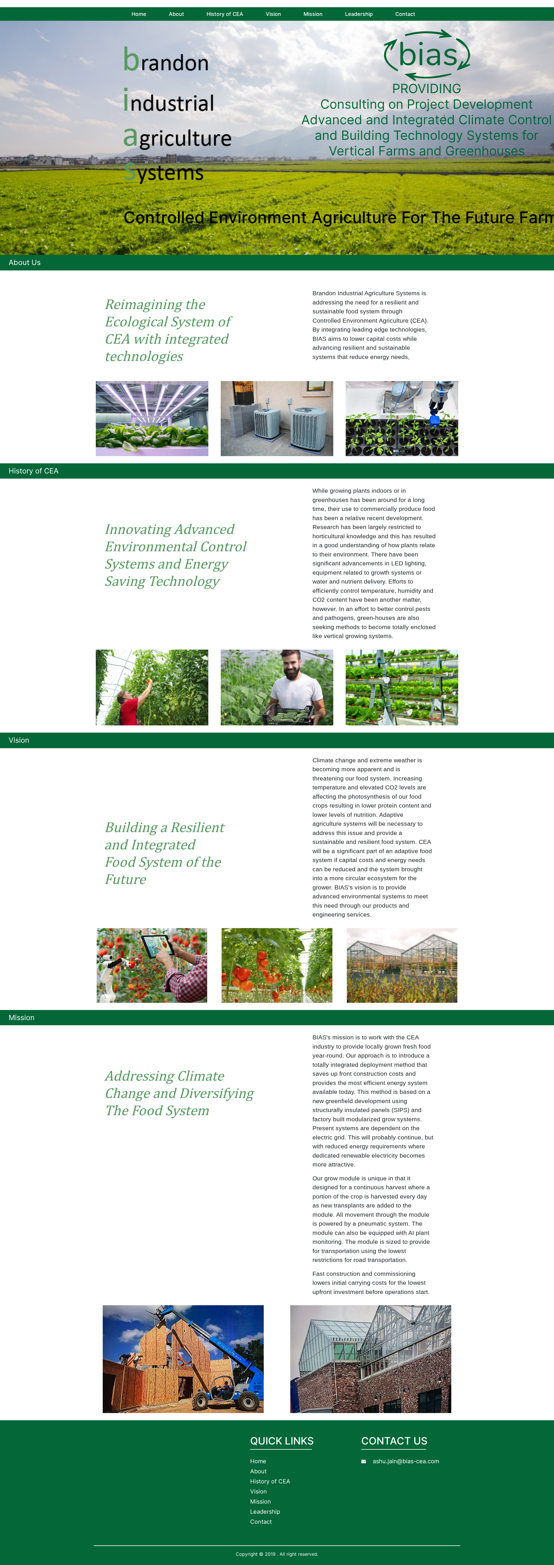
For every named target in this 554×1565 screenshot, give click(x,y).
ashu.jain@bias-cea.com (406, 1461)
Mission (313, 14)
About (176, 14)
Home (139, 14)
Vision (273, 14)
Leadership (359, 14)
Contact (405, 14)
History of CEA (225, 14)
